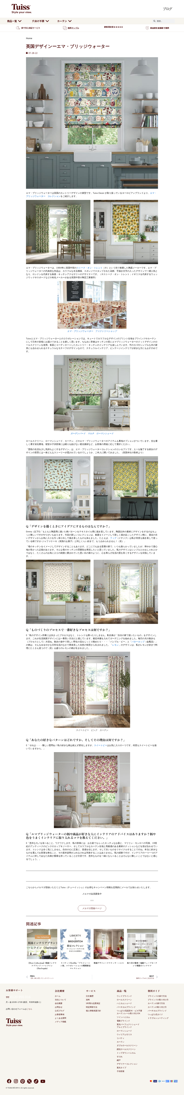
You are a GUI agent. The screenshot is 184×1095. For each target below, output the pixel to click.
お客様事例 (59, 1014)
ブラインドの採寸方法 (157, 996)
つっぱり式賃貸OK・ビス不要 (129, 1010)
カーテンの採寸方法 (156, 1003)
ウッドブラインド (124, 996)
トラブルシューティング (158, 1018)
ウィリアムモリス (124, 1034)
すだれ (119, 1056)
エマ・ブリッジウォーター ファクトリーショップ (92, 331)
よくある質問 (60, 1018)
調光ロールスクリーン (126, 1049)
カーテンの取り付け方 (157, 1007)
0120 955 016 (20, 997)
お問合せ (58, 1007)
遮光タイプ (121, 1067)
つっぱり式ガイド (155, 1014)
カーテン (120, 1042)
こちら (29, 1009)
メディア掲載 (60, 1021)
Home (29, 38)
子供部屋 (120, 1071)
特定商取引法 (91, 1007)
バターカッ (137, 641)
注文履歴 (89, 996)
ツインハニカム (123, 1017)
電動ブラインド (123, 1021)
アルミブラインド (124, 1027)
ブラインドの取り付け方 (158, 999)
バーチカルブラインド (126, 1007)
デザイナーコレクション (127, 1064)
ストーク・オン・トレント (90, 267)
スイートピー (100, 745)
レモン (115, 644)
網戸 (119, 1060)
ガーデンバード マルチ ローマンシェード (92, 433)
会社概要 (58, 1003)
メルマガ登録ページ (92, 908)
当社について (60, 999)
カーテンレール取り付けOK (128, 1013)
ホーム (57, 996)
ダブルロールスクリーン (127, 1045)
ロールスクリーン (124, 999)
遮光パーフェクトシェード (128, 1024)
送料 (88, 999)
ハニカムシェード (124, 1003)
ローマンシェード (124, 1031)
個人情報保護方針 (93, 1010)
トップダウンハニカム (126, 1053)
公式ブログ (59, 1010)
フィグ (113, 538)
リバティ (120, 1038)
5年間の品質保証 (93, 1003)
